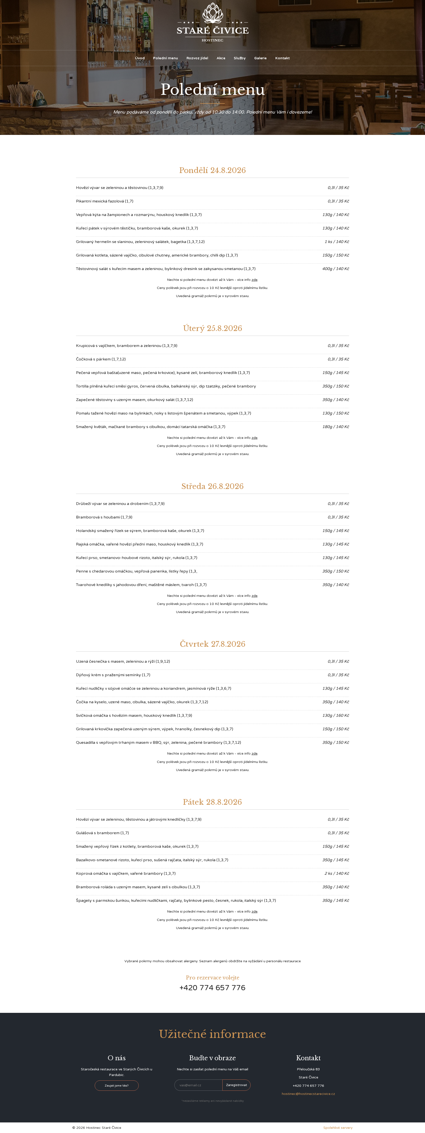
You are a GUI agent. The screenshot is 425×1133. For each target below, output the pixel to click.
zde (255, 280)
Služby (240, 58)
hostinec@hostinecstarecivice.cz (308, 1094)
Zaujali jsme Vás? (117, 1085)
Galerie (260, 58)
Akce (221, 58)
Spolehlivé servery (338, 1128)
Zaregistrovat (236, 1085)
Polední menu (165, 58)
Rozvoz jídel (197, 58)
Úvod (140, 58)
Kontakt (282, 58)
